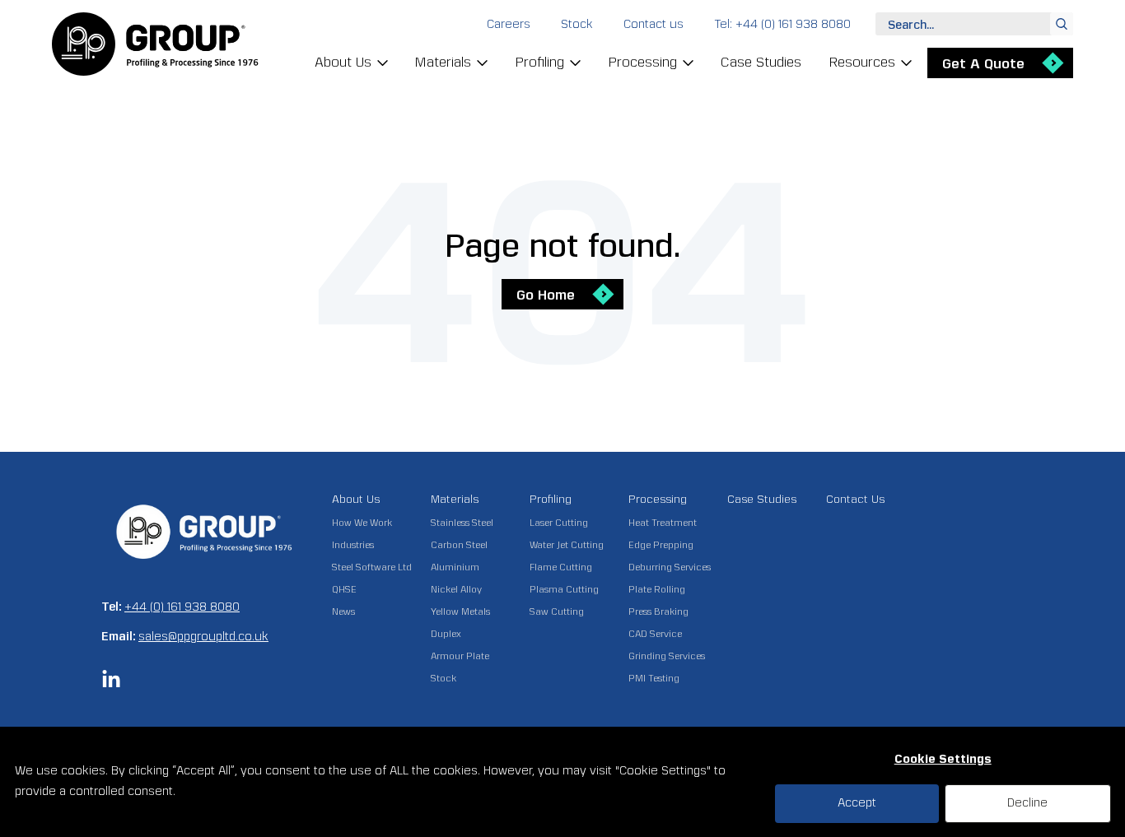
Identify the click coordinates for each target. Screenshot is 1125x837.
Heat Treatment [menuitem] (662, 523)
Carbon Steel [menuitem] (459, 545)
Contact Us (855, 499)
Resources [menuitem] (862, 62)
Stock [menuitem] (577, 24)
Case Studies (761, 499)
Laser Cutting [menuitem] (559, 523)
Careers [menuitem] (508, 24)
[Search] (1061, 23)
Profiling (551, 499)
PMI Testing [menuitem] (653, 678)
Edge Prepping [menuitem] (660, 545)
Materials (454, 499)
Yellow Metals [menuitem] (460, 612)
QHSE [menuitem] (344, 589)
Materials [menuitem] (443, 62)
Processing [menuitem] (642, 62)
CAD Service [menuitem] (655, 634)
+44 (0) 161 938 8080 (182, 607)
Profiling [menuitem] (539, 62)
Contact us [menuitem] (653, 24)
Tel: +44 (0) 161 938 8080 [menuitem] (782, 24)
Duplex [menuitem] (446, 634)
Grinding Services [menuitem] (666, 656)
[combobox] (974, 23)
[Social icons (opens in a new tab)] (111, 685)
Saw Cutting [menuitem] (557, 612)
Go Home (545, 295)
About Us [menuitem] (343, 62)
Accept (857, 803)
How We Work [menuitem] (362, 523)
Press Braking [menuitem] (658, 612)
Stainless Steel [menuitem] (462, 523)
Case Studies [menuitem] (761, 62)
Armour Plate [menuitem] (460, 656)
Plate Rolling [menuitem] (656, 589)
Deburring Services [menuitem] (669, 567)
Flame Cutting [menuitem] (561, 567)
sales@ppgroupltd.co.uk (203, 637)
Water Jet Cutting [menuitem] (567, 545)
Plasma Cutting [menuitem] (564, 589)
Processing (657, 499)
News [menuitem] (343, 612)
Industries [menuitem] (353, 545)
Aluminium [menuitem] (455, 567)
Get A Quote (983, 64)
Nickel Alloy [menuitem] (456, 589)
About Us (356, 499)
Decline (1027, 803)
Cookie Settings (943, 759)
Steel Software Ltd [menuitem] (372, 567)
